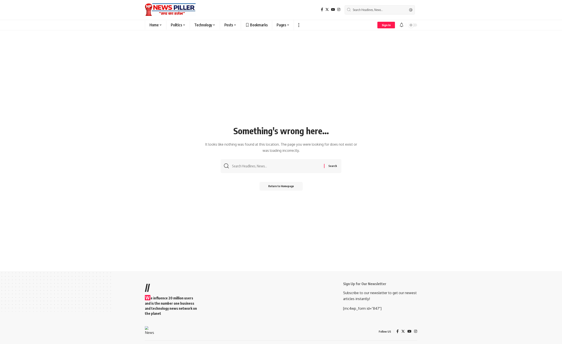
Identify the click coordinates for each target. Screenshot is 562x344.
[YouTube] (333, 10)
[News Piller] (170, 9)
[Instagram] (338, 10)
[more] (299, 25)
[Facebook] (322, 10)
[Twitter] (327, 10)
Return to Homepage (281, 186)
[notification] (401, 25)
